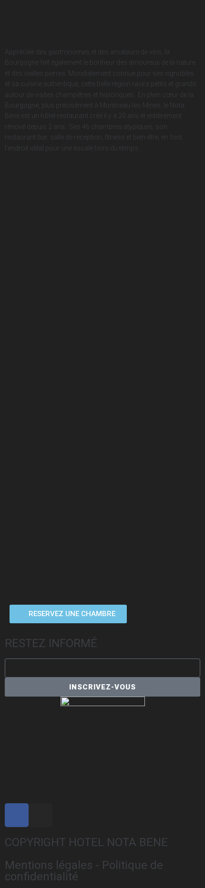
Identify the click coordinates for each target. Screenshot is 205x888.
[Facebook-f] (17, 815)
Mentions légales (48, 865)
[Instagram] (40, 815)
